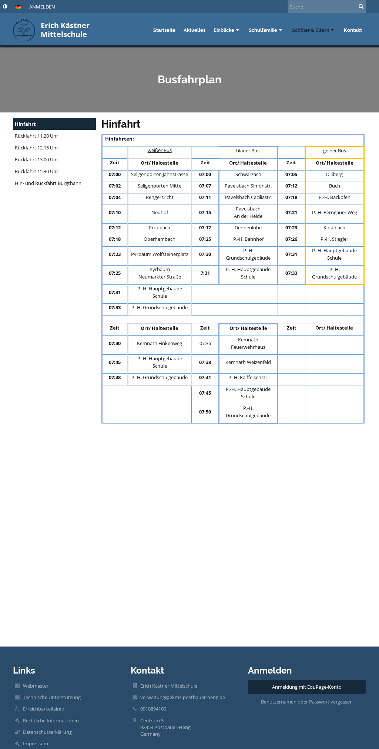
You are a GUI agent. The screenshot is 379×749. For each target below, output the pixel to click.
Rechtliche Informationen (51, 720)
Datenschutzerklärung (47, 732)
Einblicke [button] (224, 30)
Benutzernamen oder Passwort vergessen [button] (307, 701)
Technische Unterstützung (52, 697)
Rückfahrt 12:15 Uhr (36, 147)
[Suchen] (361, 6)
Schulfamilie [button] (263, 30)
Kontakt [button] (353, 30)
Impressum (35, 743)
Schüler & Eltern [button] (310, 30)
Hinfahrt (25, 124)
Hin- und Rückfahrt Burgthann (48, 183)
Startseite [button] (164, 30)
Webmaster (35, 685)
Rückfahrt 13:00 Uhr (36, 159)
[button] (5, 6)
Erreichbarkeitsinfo (43, 708)
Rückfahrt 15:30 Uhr (36, 171)
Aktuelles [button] (194, 30)
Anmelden (42, 6)
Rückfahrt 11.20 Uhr (36, 135)
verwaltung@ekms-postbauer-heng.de (182, 697)
